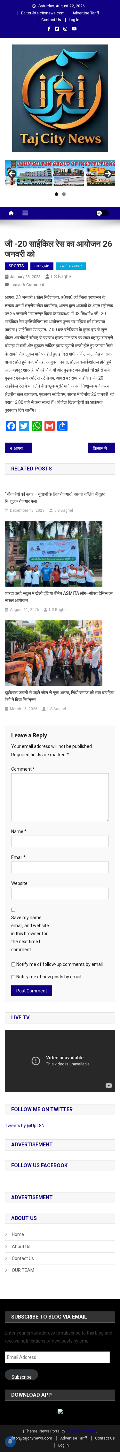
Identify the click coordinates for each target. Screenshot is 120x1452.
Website (19, 883)
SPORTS (16, 266)
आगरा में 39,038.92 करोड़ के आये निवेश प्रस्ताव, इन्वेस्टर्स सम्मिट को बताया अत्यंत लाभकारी (23, 448)
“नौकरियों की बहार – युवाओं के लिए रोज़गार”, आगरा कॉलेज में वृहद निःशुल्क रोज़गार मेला (55, 498)
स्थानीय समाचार (71, 266)
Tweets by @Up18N (24, 1125)
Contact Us (51, 20)
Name (19, 831)
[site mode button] (102, 213)
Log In (74, 20)
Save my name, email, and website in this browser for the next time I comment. (30, 933)
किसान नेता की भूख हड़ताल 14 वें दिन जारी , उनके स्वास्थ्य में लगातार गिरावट (104, 448)
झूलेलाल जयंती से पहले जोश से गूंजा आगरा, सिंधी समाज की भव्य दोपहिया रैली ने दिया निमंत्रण (59, 696)
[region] (60, 174)
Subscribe (22, 1377)
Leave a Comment (27, 284)
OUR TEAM (23, 1270)
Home (18, 1234)
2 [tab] (64, 194)
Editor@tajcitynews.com (43, 13)
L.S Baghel (61, 276)
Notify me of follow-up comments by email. (60, 964)
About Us (21, 1246)
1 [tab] (56, 194)
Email (18, 857)
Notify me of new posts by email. (49, 976)
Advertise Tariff (85, 13)
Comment (23, 769)
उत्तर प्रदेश (42, 266)
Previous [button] (12, 174)
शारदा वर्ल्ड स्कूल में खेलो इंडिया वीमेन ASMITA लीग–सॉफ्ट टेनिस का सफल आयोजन (59, 597)
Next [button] (108, 174)
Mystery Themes (81, 1431)
